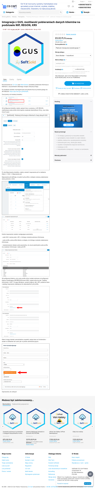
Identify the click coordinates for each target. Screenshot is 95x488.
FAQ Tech (51, 460)
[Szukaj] (60, 12)
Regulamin (28, 466)
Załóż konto (5, 460)
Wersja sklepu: (59, 52)
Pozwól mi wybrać (62, 483)
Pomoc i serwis (6, 471)
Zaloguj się (5, 457)
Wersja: (36, 29)
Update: (22, 29)
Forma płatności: (60, 44)
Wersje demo (52, 477)
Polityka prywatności (78, 460)
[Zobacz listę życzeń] (69, 6)
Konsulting (51, 471)
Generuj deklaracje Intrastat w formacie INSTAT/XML (35, 432)
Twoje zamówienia (7, 463)
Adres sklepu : (60, 60)
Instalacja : (59, 69)
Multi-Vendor (24, 84)
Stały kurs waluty (78, 431)
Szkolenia (51, 480)
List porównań (6, 468)
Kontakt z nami (29, 460)
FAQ (49, 457)
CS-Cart (14, 84)
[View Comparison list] (73, 6)
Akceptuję (88, 483)
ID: (3, 29)
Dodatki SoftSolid (53, 463)
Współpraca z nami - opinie (80, 463)
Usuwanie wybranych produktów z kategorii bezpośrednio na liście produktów (13, 432)
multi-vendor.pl (88, 486)
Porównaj (77, 88)
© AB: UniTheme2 (52, 486)
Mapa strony (29, 463)
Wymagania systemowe (32, 474)
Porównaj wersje (53, 466)
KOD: (9, 29)
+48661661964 (84, 7)
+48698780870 (84, 5)
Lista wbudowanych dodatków (57, 468)
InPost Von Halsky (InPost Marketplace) (57, 432)
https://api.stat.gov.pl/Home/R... (19, 91)
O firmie (27, 457)
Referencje (51, 474)
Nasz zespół (75, 457)
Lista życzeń (6, 466)
